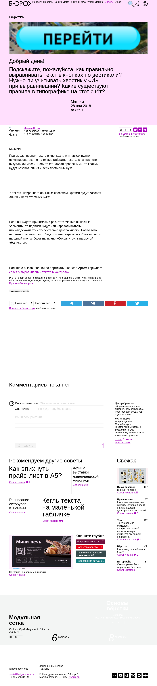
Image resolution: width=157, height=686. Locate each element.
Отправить (25, 445)
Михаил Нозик (32, 128)
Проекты (48, 2)
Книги (74, 2)
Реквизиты (74, 677)
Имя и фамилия (26, 403)
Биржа (58, 2)
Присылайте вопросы (21, 283)
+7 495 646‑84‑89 (19, 677)
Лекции (99, 2)
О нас (118, 2)
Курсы (90, 2)
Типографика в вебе (19, 291)
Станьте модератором (123, 440)
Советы (109, 2)
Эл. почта (22, 408)
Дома (66, 2)
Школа (82, 2)
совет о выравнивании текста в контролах (39, 272)
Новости (37, 2)
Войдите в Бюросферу (131, 133)
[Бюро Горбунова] (20, 3)
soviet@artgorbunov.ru (21, 674)
